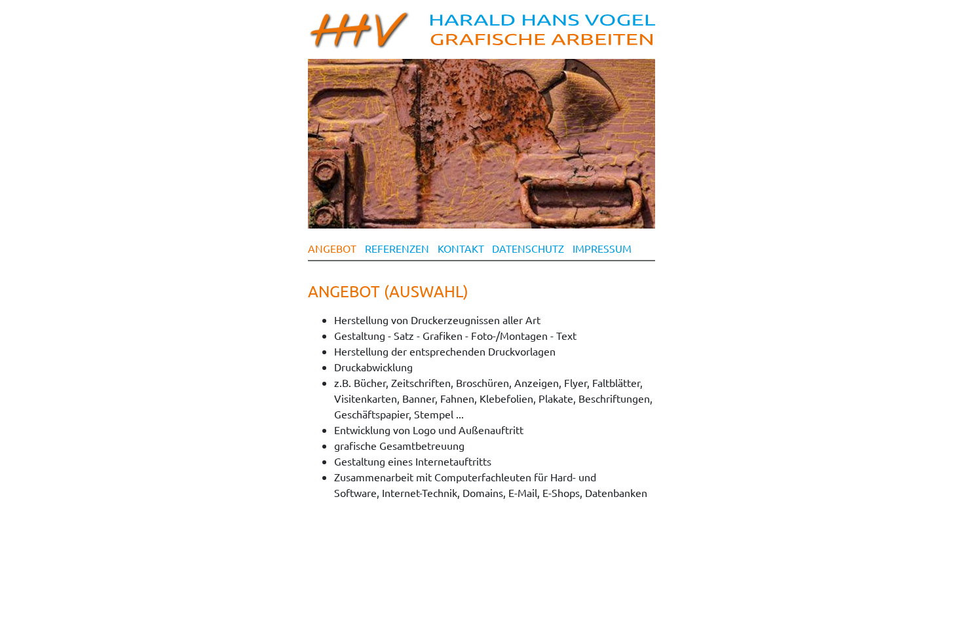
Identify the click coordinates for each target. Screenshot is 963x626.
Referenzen (397, 248)
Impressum (602, 248)
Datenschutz (528, 248)
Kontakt (461, 248)
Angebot (332, 248)
